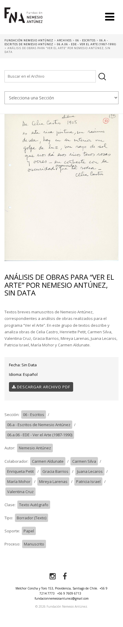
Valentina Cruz (20, 491)
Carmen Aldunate (48, 461)
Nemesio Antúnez (35, 448)
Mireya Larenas (53, 481)
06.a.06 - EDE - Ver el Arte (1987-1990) (39, 434)
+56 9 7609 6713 (69, 593)
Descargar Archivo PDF (43, 387)
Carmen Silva (84, 461)
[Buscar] (102, 77)
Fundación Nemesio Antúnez (23, 20)
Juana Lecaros (90, 471)
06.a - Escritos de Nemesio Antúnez (38, 424)
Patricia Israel (88, 481)
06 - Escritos (33, 414)
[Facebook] (65, 576)
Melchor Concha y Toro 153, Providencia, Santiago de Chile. (57, 588)
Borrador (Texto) (31, 517)
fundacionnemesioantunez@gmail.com (62, 598)
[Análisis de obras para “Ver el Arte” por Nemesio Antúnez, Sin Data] (61, 187)
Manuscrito (34, 544)
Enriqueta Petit (20, 471)
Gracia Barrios (55, 471)
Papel (29, 531)
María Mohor (18, 481)
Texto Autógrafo (33, 504)
